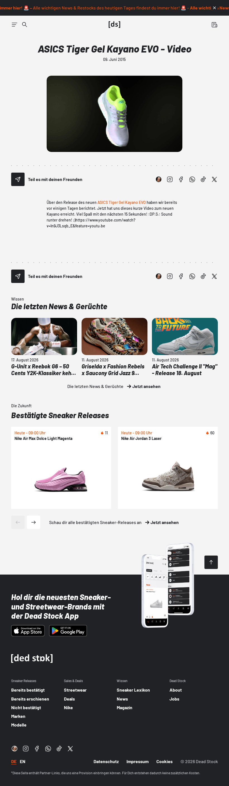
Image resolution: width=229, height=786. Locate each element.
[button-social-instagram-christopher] (158, 179)
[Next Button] (33, 522)
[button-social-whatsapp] (192, 179)
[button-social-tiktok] (203, 179)
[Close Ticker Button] (214, 7)
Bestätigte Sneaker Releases (60, 415)
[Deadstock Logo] (114, 24)
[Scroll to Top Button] (211, 562)
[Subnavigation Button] (14, 24)
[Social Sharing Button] (18, 179)
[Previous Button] (18, 522)
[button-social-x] (214, 179)
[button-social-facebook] (181, 179)
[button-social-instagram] (169, 179)
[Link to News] (24, 24)
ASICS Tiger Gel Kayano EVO (121, 202)
